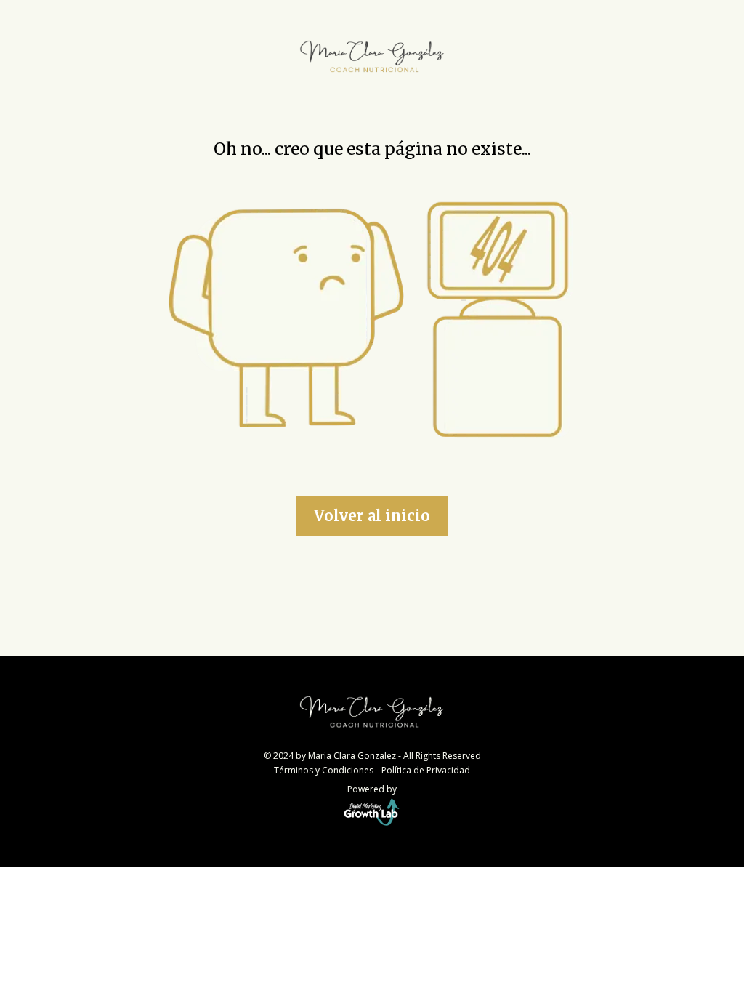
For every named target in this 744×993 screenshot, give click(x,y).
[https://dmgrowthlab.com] (372, 812)
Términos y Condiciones (323, 770)
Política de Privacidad (425, 770)
